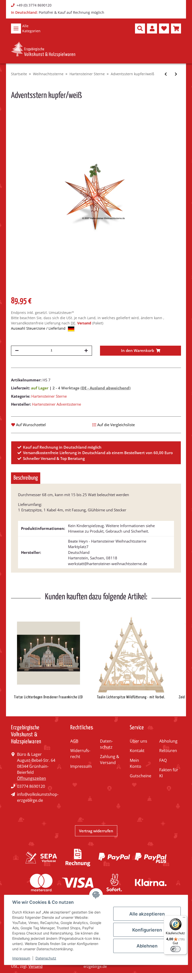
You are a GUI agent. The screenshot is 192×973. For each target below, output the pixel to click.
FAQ (163, 760)
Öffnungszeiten (31, 778)
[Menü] (184, 919)
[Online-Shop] (43, 49)
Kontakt (137, 750)
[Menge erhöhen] (86, 350)
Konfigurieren (147, 930)
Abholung (168, 741)
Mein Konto (135, 763)
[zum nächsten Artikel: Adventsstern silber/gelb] (176, 74)
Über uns (138, 741)
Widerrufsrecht (80, 753)
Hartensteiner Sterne (49, 396)
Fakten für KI (168, 773)
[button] (140, 28)
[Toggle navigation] (16, 28)
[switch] (175, 949)
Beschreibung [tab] (26, 478)
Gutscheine (140, 776)
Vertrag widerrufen (96, 830)
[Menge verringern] (16, 350)
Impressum (81, 766)
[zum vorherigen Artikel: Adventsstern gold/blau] (165, 74)
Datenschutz (106, 744)
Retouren (168, 750)
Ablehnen (147, 946)
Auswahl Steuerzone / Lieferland (38, 328)
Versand (84, 323)
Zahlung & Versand (109, 759)
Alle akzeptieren (147, 914)
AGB (74, 741)
